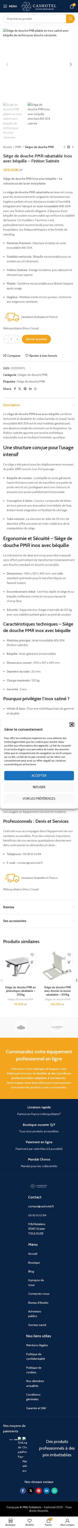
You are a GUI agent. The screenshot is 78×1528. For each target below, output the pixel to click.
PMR (18, 147)
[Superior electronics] (57, 1027)
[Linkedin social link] (30, 388)
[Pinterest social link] (25, 388)
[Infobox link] (39, 1110)
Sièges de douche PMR (39, 147)
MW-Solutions (32, 1507)
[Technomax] (21, 1027)
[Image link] (11, 1439)
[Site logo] (39, 6)
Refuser (39, 787)
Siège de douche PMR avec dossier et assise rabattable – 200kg (57, 991)
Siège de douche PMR (31, 381)
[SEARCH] (70, 18)
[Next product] (73, 147)
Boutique (34, 1263)
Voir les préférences (39, 798)
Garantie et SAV (36, 1408)
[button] (72, 724)
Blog (31, 1271)
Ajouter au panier (36, 339)
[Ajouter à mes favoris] (32, 954)
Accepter (39, 776)
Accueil (7, 147)
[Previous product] (64, 147)
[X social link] (19, 388)
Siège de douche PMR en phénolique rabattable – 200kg (20, 991)
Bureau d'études (38, 1303)
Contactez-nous (39, 1294)
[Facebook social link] (15, 388)
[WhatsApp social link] (35, 388)
